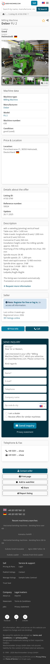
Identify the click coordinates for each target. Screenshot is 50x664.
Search (43, 9)
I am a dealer (14, 413)
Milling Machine (11, 99)
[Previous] (4, 63)
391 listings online (12, 318)
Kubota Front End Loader (33, 555)
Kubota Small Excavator (14, 549)
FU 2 (6, 115)
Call (38, 328)
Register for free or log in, (26, 302)
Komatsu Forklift (25, 534)
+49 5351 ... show (16, 451)
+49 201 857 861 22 (16, 510)
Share (26, 487)
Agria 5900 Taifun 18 (36, 549)
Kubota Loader (13, 555)
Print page (26, 476)
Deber (6, 107)
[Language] (43, 3)
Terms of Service (12, 659)
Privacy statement (25, 432)
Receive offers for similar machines (24, 416)
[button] (47, 3)
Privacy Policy (41, 657)
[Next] (46, 63)
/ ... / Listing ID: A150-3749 (15, 14)
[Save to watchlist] (43, 20)
